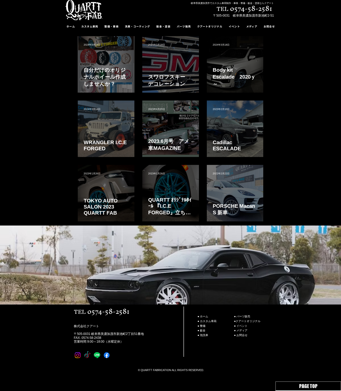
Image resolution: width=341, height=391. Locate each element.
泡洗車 (204, 335)
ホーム (204, 316)
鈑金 (202, 330)
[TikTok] (87, 355)
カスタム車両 (208, 321)
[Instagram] (78, 355)
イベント (241, 325)
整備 (202, 325)
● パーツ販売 (242, 316)
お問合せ (241, 335)
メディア (241, 330)
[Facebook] (107, 355)
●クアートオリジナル (247, 321)
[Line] (97, 355)
